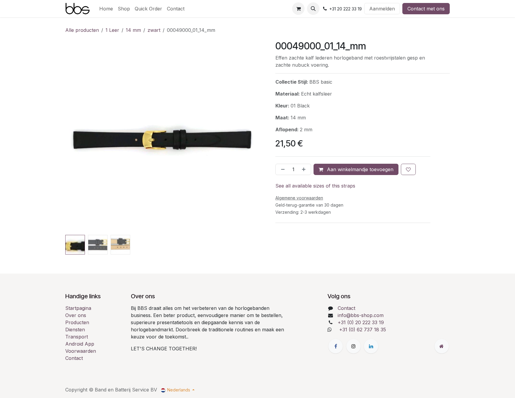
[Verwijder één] (282, 169)
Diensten (75, 330)
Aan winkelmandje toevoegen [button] (359, 169)
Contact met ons (426, 9)
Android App (79, 344)
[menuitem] (106, 9)
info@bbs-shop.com (361, 315)
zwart (154, 30)
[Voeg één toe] (305, 169)
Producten (77, 322)
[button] (313, 8)
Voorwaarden (80, 351)
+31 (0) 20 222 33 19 (361, 322)
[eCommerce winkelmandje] (298, 8)
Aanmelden (382, 9)
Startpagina (78, 308)
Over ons (75, 315)
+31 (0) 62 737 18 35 (362, 330)
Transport (76, 337)
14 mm (133, 30)
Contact (74, 358)
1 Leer (112, 30)
